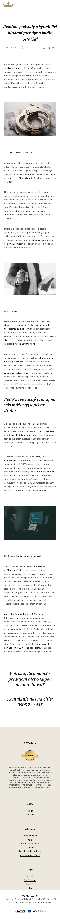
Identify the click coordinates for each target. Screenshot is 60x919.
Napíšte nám (30, 880)
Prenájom (30, 814)
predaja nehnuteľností (14, 68)
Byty (30, 839)
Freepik (13, 311)
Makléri (30, 876)
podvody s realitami (29, 424)
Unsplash (27, 153)
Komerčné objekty (30, 843)
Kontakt (30, 884)
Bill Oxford (15, 153)
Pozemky (30, 847)
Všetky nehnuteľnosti (30, 855)
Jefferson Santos (21, 556)
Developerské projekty (30, 851)
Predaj (30, 811)
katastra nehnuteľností (24, 344)
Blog (30, 888)
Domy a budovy (30, 835)
